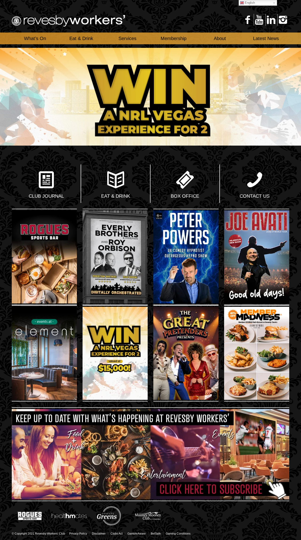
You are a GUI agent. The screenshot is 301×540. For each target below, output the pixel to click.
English (249, 2)
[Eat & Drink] (115, 180)
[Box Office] (185, 180)
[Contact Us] (254, 180)
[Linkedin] (271, 20)
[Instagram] (282, 20)
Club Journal (46, 196)
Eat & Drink (115, 196)
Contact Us (254, 196)
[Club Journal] (46, 180)
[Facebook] (247, 20)
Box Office (185, 196)
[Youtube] (259, 20)
